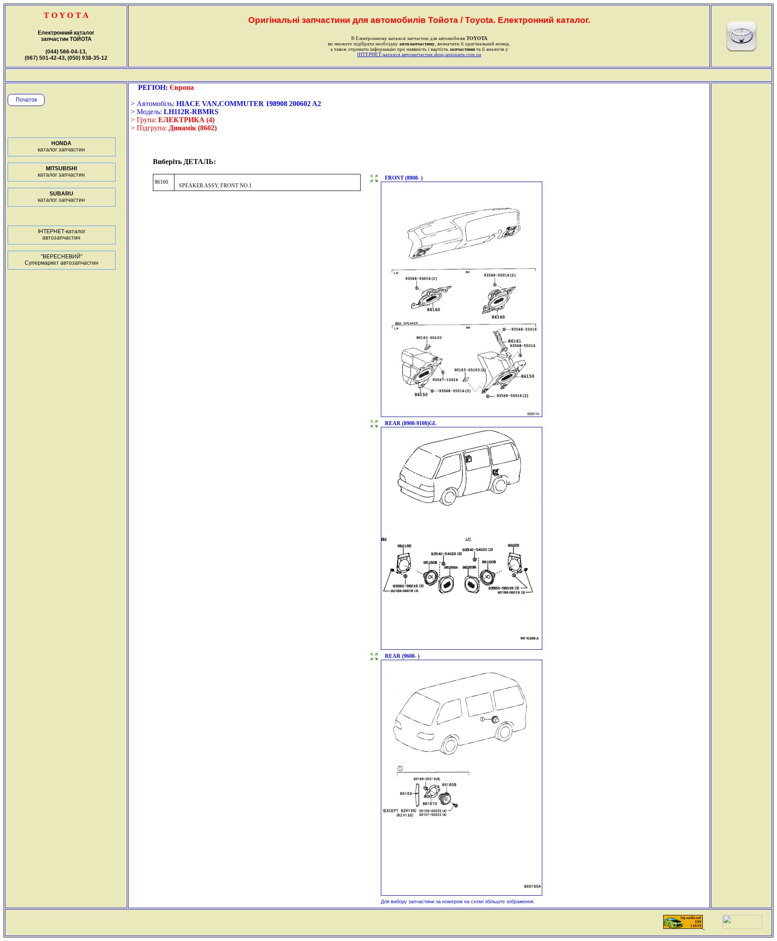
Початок (26, 100)
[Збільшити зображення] (374, 179)
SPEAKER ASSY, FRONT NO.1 (215, 185)
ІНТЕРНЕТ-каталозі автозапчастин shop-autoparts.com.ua (419, 54)
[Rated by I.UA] (742, 926)
